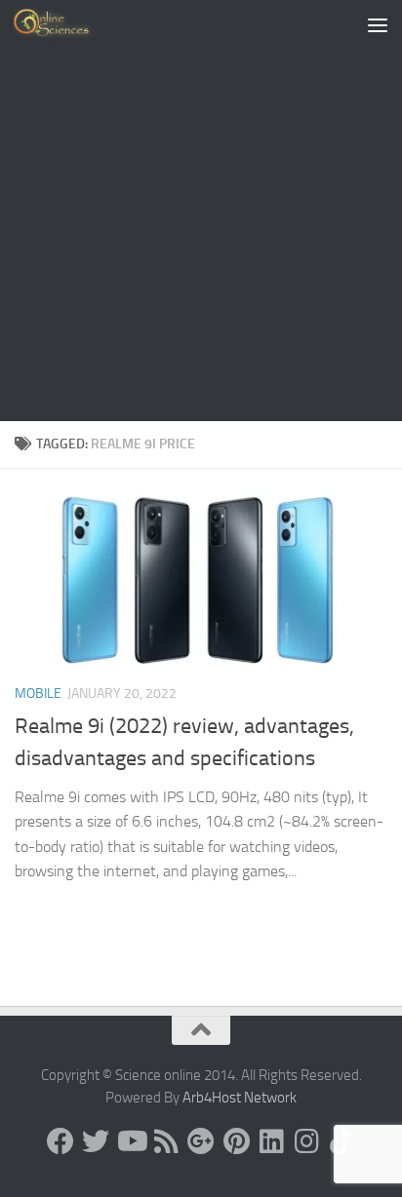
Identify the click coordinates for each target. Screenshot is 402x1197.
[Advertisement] (201, 210)
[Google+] (201, 1141)
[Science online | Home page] (68, 24)
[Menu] (377, 24)
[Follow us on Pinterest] (236, 1141)
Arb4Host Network (239, 1097)
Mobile (38, 693)
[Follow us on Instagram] (306, 1141)
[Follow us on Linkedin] (271, 1141)
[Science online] (60, 1141)
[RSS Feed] (166, 1141)
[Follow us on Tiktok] (341, 1141)
